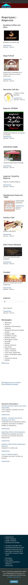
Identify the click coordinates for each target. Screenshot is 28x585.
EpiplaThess (5, 432)
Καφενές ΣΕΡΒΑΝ (10, 108)
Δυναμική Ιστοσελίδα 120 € (13, 545)
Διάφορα (7, 360)
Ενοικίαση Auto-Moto (8, 420)
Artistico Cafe (8, 218)
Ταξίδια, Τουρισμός (10, 349)
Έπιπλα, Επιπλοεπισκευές (17, 432)
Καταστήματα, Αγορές (11, 339)
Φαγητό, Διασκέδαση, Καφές (13, 354)
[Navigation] (26, 10)
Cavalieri (6, 272)
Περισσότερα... (7, 45)
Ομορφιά (7, 343)
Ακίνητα (7, 324)
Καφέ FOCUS (8, 56)
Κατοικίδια (8, 341)
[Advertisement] (14, 478)
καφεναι (6, 298)
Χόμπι (6, 356)
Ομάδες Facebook (10, 540)
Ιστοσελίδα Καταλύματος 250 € (14, 547)
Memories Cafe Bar (11, 90)
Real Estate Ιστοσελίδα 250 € (14, 551)
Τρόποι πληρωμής (10, 539)
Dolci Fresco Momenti (12, 245)
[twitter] (5, 0)
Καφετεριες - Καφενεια (8, 47)
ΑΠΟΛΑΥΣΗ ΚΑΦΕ (10, 147)
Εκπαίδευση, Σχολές (11, 335)
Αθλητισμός (8, 322)
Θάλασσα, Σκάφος (10, 337)
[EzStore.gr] (14, 372)
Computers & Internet (11, 358)
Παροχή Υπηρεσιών (10, 345)
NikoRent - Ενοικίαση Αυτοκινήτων (12, 418)
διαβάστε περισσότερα (14, 577)
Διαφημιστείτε (9, 537)
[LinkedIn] (7, 0)
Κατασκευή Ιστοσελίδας (12, 542)
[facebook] (3, 0)
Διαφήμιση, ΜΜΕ (9, 334)
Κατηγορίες (8, 558)
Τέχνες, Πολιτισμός (10, 350)
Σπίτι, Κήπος (8, 347)
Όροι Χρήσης (9, 560)
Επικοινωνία (9, 565)
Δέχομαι (14, 581)
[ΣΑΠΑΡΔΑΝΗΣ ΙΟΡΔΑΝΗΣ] (14, 393)
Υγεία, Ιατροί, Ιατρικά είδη (12, 352)
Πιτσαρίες (14, 454)
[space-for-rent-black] (14, 382)
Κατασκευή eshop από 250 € (14, 549)
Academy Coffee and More (10, 444)
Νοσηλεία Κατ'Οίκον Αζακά (10, 406)
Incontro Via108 (6, 454)
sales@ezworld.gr (6, 2)
